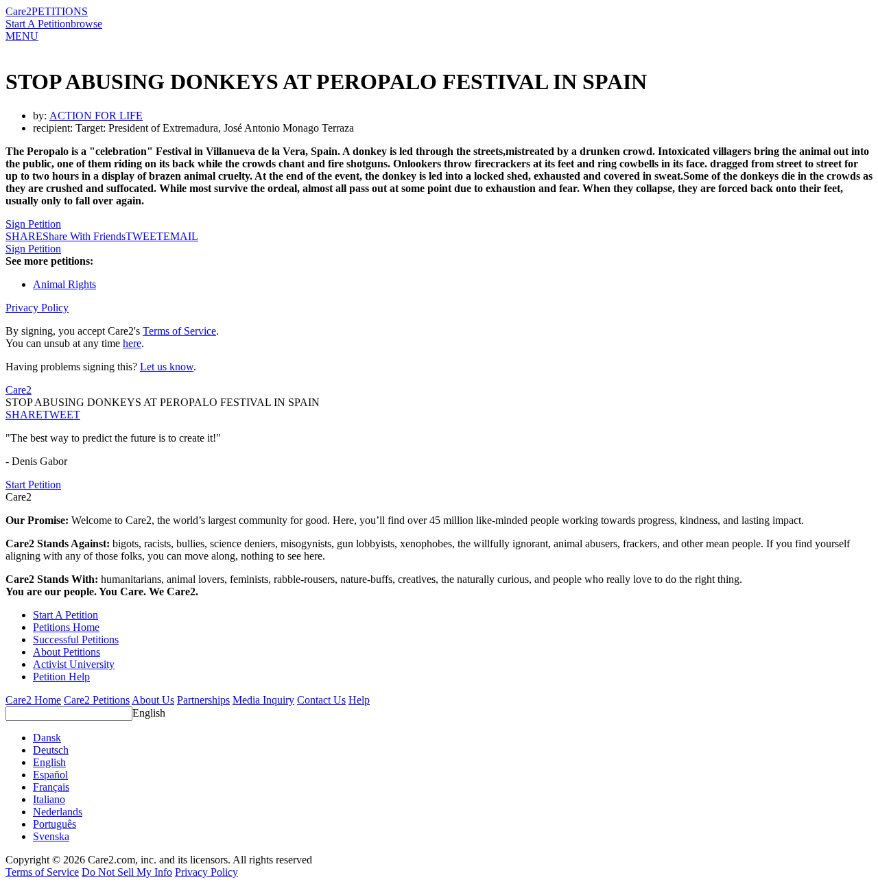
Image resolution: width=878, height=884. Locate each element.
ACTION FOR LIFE (96, 115)
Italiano (49, 799)
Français (51, 787)
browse (86, 23)
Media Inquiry (263, 700)
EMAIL (180, 236)
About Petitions (66, 652)
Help (359, 700)
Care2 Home (33, 700)
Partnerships (203, 700)
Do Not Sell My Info (127, 872)
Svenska (51, 836)
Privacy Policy (37, 307)
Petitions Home (66, 627)
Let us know (166, 366)
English (148, 713)
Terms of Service (179, 331)
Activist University (74, 664)
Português (54, 824)
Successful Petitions (76, 639)
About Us (153, 700)
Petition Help (61, 676)
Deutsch (51, 750)
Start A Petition (38, 23)
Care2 (18, 11)
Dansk (47, 737)
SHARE (24, 414)
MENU (21, 36)
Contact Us (321, 700)
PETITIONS (60, 11)
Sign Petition (33, 224)
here (132, 343)
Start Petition (33, 484)
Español (50, 774)
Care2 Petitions (97, 700)
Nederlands (57, 811)
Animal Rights (64, 284)
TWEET (144, 236)
